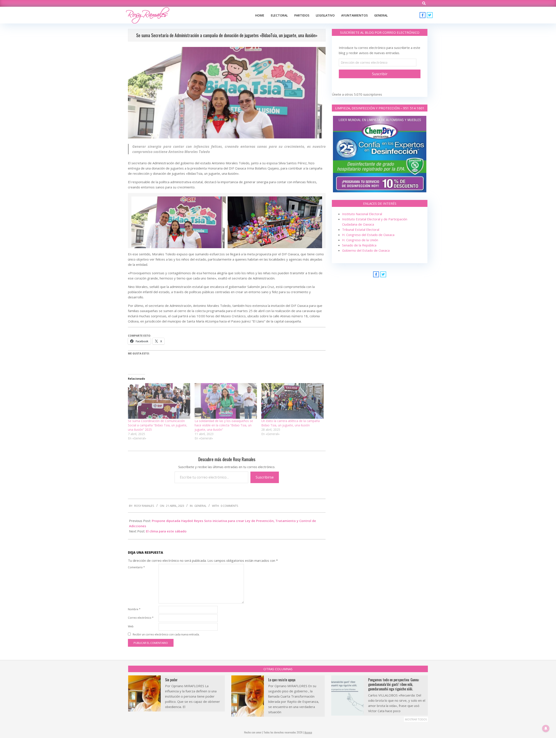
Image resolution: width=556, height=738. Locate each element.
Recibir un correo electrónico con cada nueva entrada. (166, 634)
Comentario (136, 567)
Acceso (308, 732)
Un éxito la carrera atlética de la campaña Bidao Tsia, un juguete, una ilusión (290, 423)
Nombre (134, 609)
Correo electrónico (141, 618)
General (200, 506)
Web (131, 626)
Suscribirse (265, 477)
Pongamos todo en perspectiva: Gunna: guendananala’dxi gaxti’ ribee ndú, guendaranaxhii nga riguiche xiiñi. (393, 684)
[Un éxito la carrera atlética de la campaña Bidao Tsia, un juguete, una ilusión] (292, 401)
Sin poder (171, 679)
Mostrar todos (416, 719)
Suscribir (379, 73)
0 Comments (229, 506)
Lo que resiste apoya (281, 679)
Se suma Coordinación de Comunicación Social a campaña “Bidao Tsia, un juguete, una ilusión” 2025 (157, 425)
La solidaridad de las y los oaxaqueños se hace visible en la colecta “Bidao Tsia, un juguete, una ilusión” (224, 425)
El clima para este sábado (166, 531)
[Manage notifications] (545, 728)
